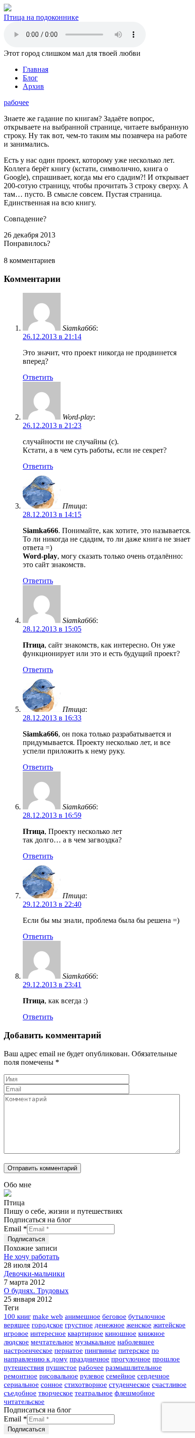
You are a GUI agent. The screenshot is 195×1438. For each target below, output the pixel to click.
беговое (114, 1316)
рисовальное (58, 1376)
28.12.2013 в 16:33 (52, 718)
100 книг (17, 1316)
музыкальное (95, 1342)
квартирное (85, 1333)
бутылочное (146, 1316)
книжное (151, 1333)
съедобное (20, 1393)
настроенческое (28, 1350)
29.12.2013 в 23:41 (52, 985)
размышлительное (134, 1367)
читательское (24, 1401)
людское (16, 1342)
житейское (169, 1325)
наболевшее (135, 1342)
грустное (79, 1325)
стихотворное (85, 1384)
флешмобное (135, 1393)
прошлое (166, 1359)
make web (48, 1316)
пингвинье (100, 1350)
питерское (134, 1350)
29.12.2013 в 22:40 (52, 904)
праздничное (89, 1359)
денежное (109, 1325)
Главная (35, 69)
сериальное (21, 1384)
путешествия (24, 1367)
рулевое (92, 1376)
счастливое (169, 1384)
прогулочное (131, 1359)
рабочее (16, 102)
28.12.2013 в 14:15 (52, 514)
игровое (16, 1333)
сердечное (153, 1376)
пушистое (61, 1367)
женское (138, 1325)
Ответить (38, 377)
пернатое (68, 1350)
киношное (120, 1333)
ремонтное (20, 1376)
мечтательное (52, 1342)
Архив (33, 86)
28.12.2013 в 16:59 (52, 815)
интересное (48, 1333)
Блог (30, 78)
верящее (17, 1325)
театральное (94, 1393)
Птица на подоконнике (41, 17)
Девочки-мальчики (34, 1274)
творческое (55, 1393)
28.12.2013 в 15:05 (52, 629)
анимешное (82, 1316)
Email (15, 1229)
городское (47, 1325)
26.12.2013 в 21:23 (52, 425)
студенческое (129, 1384)
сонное (51, 1384)
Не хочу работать (31, 1257)
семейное (120, 1376)
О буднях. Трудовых (36, 1291)
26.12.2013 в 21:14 (52, 337)
